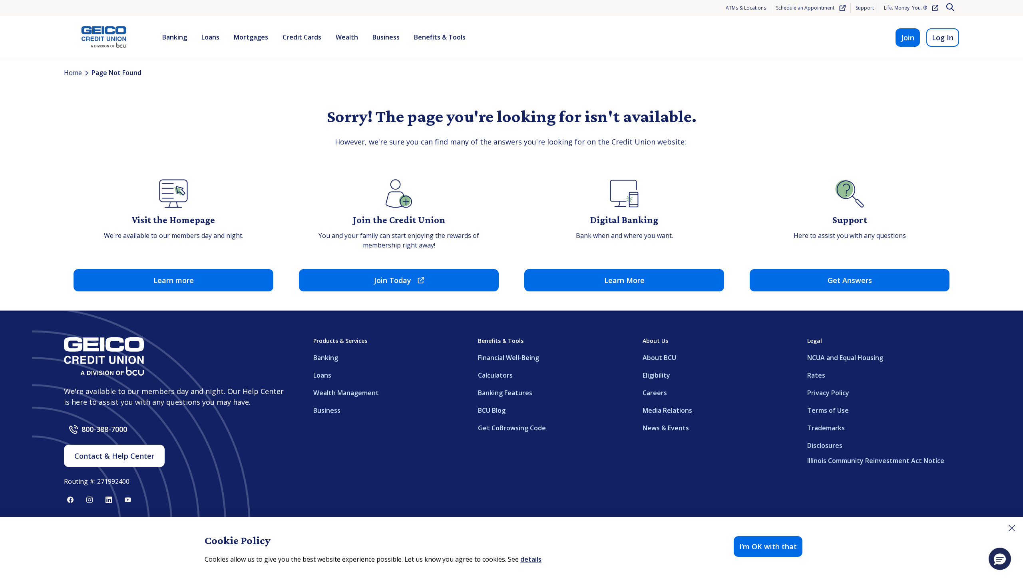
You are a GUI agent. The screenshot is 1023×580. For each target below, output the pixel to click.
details (530, 559)
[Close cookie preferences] (1012, 528)
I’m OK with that (768, 546)
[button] (1000, 559)
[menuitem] (174, 37)
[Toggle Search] (951, 8)
